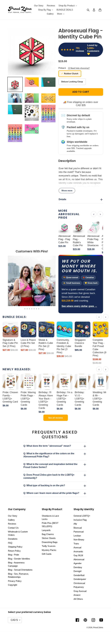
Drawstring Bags (50, 542)
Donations (12, 539)
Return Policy (14, 551)
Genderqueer (80, 579)
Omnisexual (79, 583)
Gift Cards (46, 554)
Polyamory (79, 587)
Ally (75, 523)
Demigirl (77, 571)
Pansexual (79, 531)
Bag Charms (48, 534)
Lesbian (77, 535)
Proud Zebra (98, 628)
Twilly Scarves (49, 546)
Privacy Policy (15, 581)
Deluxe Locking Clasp (72, 81)
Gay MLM (78, 555)
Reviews (12, 523)
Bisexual (78, 528)
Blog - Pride (13, 554)
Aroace (77, 595)
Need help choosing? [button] (80, 68)
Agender (78, 563)
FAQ (10, 543)
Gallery (11, 520)
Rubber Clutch (71, 73)
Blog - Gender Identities (19, 558)
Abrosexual (79, 559)
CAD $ (14, 620)
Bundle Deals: (15, 317)
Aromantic (78, 551)
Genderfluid (79, 575)
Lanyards (46, 530)
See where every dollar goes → (79, 306)
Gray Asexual (80, 591)
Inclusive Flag (80, 520)
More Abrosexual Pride (69, 214)
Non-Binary (79, 539)
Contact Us (13, 528)
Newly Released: (17, 369)
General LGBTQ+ (82, 516)
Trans (76, 543)
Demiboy (78, 567)
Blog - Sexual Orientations (20, 570)
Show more (66, 190)
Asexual (77, 547)
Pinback (74, 68)
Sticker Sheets (49, 538)
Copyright (12, 585)
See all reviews (55, 418)
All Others (78, 599)
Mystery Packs (49, 550)
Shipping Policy (15, 547)
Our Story (12, 516)
